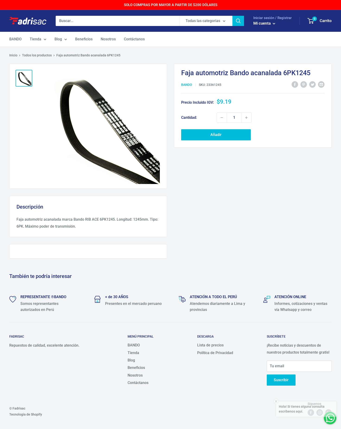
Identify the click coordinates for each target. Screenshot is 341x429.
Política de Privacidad (215, 353)
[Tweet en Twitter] (312, 84)
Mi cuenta (262, 23)
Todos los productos (37, 55)
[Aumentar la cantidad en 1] (246, 118)
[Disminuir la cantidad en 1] (222, 118)
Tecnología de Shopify (25, 414)
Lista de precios (210, 345)
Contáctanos (134, 39)
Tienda (35, 39)
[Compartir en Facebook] (295, 84)
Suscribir (281, 380)
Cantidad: (189, 117)
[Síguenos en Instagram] (319, 412)
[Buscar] (238, 21)
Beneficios (84, 39)
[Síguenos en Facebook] (311, 412)
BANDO (15, 39)
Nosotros (108, 39)
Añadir (216, 134)
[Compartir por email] (321, 84)
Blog (58, 39)
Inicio (13, 55)
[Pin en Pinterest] (303, 84)
